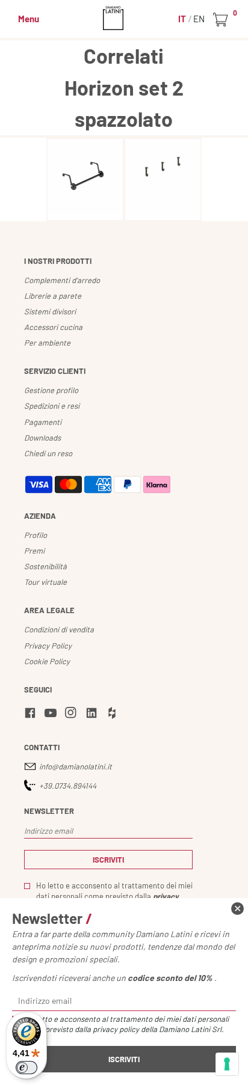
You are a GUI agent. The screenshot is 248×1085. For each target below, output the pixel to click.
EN (199, 18)
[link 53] (52, 715)
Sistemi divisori (50, 311)
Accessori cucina (53, 327)
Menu (28, 18)
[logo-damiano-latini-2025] (124, 18)
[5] (226, 1064)
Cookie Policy (47, 661)
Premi (34, 550)
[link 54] (73, 715)
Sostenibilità (45, 566)
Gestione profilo (51, 390)
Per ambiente (47, 342)
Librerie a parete (52, 296)
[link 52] (32, 715)
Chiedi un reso (48, 453)
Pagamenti (42, 422)
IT (183, 18)
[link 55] (93, 715)
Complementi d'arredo (62, 280)
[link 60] (237, 908)
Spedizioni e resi (51, 406)
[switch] (26, 1067)
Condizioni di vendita (59, 629)
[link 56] (114, 715)
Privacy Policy (48, 645)
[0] (222, 19)
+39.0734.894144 (67, 785)
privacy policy (116, 1029)
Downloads (42, 437)
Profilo (35, 535)
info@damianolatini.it (75, 766)
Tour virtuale (45, 582)
